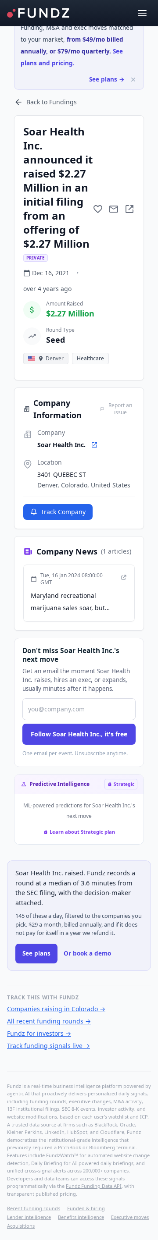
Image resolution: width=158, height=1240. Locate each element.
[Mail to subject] (113, 209)
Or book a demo (87, 953)
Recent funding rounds (33, 1208)
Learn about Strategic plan (82, 831)
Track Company (63, 512)
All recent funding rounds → (49, 1021)
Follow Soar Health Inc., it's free (79, 734)
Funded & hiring (86, 1208)
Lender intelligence (29, 1217)
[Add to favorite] (98, 209)
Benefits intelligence (81, 1217)
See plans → (107, 79)
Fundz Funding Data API (94, 1186)
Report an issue (120, 409)
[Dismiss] (133, 79)
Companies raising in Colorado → (56, 1009)
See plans (36, 953)
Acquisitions (21, 1225)
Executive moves (130, 1217)
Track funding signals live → (48, 1045)
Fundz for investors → (39, 1033)
